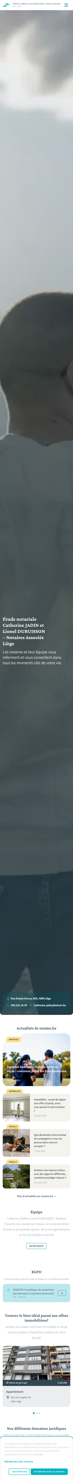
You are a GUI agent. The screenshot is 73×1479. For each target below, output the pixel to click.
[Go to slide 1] (34, 1413)
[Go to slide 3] (39, 1413)
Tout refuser (19, 1472)
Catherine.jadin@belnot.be (50, 1005)
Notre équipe (36, 1246)
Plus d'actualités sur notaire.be (35, 1196)
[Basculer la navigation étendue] (66, 5)
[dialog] (36, 1458)
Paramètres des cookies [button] (18, 1461)
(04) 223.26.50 (19, 1005)
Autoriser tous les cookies (49, 1472)
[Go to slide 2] (36, 1413)
